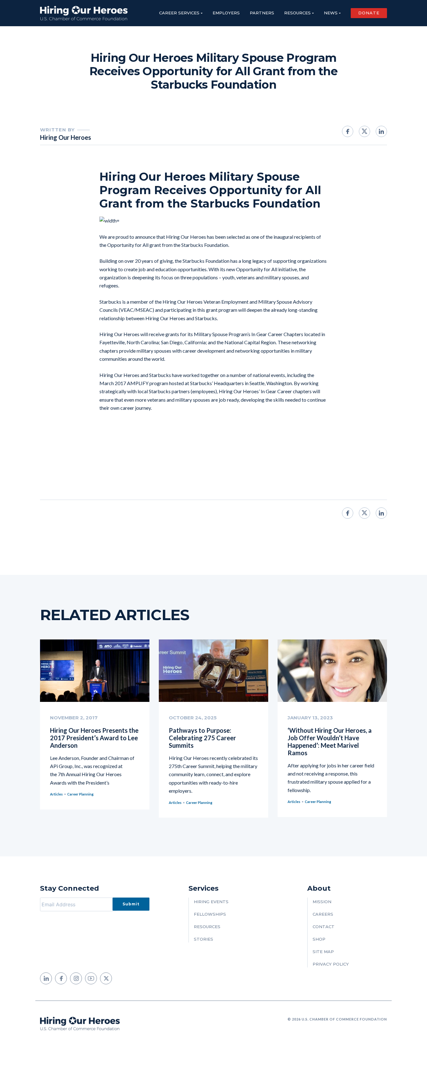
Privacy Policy (331, 964)
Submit (131, 904)
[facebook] (61, 978)
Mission (322, 901)
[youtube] (91, 978)
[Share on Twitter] (364, 131)
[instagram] (76, 978)
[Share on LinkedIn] (381, 131)
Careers (323, 914)
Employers (226, 12)
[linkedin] (46, 978)
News (331, 12)
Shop (319, 939)
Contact (323, 926)
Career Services (179, 12)
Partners (262, 12)
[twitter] (106, 978)
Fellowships (210, 914)
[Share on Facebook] (347, 131)
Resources (297, 12)
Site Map (323, 951)
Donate (368, 12)
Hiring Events (211, 901)
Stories (203, 939)
